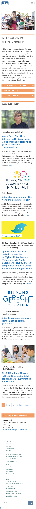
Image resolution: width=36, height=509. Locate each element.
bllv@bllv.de (14, 496)
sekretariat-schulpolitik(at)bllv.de (15, 430)
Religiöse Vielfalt (11, 90)
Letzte (27, 405)
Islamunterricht (11, 96)
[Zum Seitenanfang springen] (0, 508)
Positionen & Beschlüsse (14, 85)
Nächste (19, 405)
